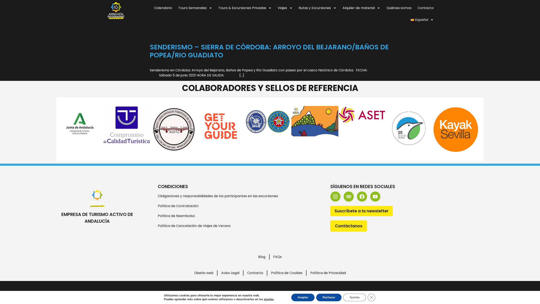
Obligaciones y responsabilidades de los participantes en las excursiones (218, 196)
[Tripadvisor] (349, 196)
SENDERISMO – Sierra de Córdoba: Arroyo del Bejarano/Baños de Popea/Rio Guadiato (269, 51)
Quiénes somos (399, 7)
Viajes (282, 7)
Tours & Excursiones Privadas (242, 7)
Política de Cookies (286, 272)
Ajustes (355, 297)
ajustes (269, 299)
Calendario (163, 7)
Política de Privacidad (328, 272)
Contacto (426, 7)
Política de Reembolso (176, 215)
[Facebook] (362, 196)
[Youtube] (375, 196)
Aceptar (303, 297)
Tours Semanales (192, 7)
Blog (261, 256)
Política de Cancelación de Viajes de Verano (194, 225)
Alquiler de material (359, 7)
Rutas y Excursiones (315, 7)
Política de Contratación (178, 206)
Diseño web (203, 272)
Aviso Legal (230, 272)
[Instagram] (335, 196)
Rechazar (329, 297)
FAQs (277, 256)
